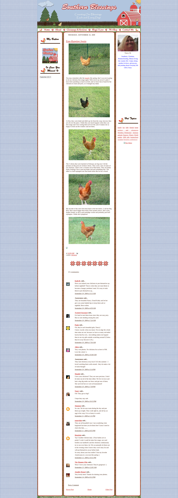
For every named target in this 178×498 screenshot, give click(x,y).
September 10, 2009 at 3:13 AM (85, 293)
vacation (120, 139)
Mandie (77, 374)
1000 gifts (126, 137)
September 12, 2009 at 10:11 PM (85, 458)
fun (124, 127)
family (120, 127)
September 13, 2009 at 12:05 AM (86, 467)
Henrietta (78, 435)
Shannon (78, 406)
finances (125, 135)
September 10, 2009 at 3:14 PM (85, 369)
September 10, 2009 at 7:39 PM (85, 387)
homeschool (134, 137)
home (136, 127)
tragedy (87, 78)
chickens (74, 255)
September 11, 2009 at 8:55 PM (85, 431)
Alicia (77, 347)
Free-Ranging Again (76, 41)
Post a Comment (73, 485)
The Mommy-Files (81, 462)
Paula (77, 325)
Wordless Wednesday (125, 133)
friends (131, 127)
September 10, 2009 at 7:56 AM (85, 342)
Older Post (108, 489)
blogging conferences (130, 139)
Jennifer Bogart (80, 472)
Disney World (133, 135)
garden (120, 137)
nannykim (78, 420)
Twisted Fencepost (81, 313)
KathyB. (78, 281)
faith (127, 127)
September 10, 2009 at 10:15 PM (85, 401)
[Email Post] (76, 253)
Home (90, 489)
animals (120, 135)
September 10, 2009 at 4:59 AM (85, 308)
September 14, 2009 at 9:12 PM (85, 477)
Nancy (77, 391)
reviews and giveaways (128, 130)
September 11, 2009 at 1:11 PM (85, 416)
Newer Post (70, 489)
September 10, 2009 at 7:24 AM (85, 320)
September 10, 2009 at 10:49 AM (86, 355)
